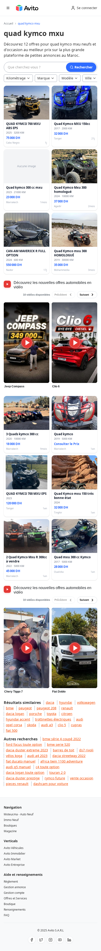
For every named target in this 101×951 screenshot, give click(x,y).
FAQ (6, 915)
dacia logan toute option (25, 772)
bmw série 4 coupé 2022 (62, 739)
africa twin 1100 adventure (61, 761)
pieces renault (17, 783)
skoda (31, 725)
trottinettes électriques (53, 719)
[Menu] (8, 8)
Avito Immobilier (14, 854)
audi (79, 719)
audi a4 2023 (37, 755)
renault (67, 708)
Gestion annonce (15, 887)
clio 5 (62, 725)
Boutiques (10, 825)
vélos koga (14, 755)
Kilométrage (16, 78)
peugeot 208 (46, 708)
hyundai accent (18, 719)
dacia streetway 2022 (68, 755)
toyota (51, 713)
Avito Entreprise (14, 865)
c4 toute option (47, 767)
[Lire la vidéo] (26, 342)
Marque (43, 78)
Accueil (8, 23)
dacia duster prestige (23, 778)
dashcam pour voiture (50, 783)
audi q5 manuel (18, 767)
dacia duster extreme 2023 (27, 750)
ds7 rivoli (86, 750)
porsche (35, 713)
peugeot (25, 708)
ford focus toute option (24, 744)
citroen (66, 713)
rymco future (55, 778)
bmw (10, 708)
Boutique (10, 904)
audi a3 (47, 725)
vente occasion (81, 778)
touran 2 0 (57, 772)
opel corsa (14, 725)
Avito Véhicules (13, 848)
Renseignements (15, 910)
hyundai (65, 702)
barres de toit (63, 750)
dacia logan (15, 713)
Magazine (10, 831)
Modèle (67, 78)
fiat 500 (11, 730)
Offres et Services (15, 898)
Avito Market (12, 859)
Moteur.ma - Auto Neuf (18, 814)
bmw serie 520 (58, 744)
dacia (50, 702)
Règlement (11, 882)
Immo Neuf (11, 820)
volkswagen (86, 702)
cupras (76, 725)
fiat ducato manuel (20, 761)
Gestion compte (14, 893)
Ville (88, 78)
